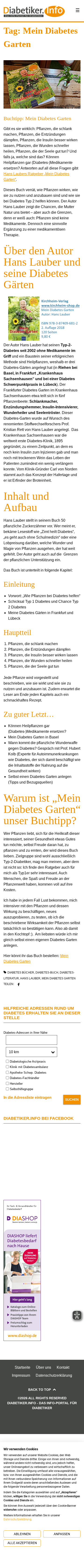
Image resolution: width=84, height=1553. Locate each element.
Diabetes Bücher (20, 972)
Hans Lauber (30, 978)
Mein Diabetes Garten (59, 978)
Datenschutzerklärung (54, 1375)
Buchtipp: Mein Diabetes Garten (37, 118)
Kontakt (63, 1367)
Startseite (22, 1367)
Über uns (43, 1367)
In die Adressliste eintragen (28, 1098)
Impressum (21, 1375)
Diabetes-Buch (46, 972)
